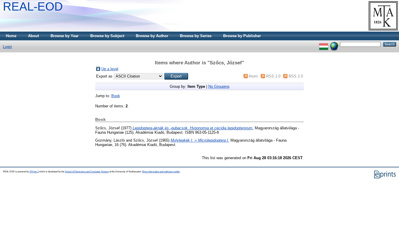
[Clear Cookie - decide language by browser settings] (334, 44)
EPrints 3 (34, 171)
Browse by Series (195, 36)
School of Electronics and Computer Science (87, 171)
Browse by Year (65, 36)
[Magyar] (323, 44)
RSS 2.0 (296, 76)
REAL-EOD (33, 6)
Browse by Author (152, 36)
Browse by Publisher (242, 36)
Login (7, 46)
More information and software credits (161, 171)
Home (11, 36)
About (33, 36)
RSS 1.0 (273, 76)
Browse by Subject (107, 36)
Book (115, 96)
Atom (253, 76)
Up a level (109, 69)
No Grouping (218, 86)
